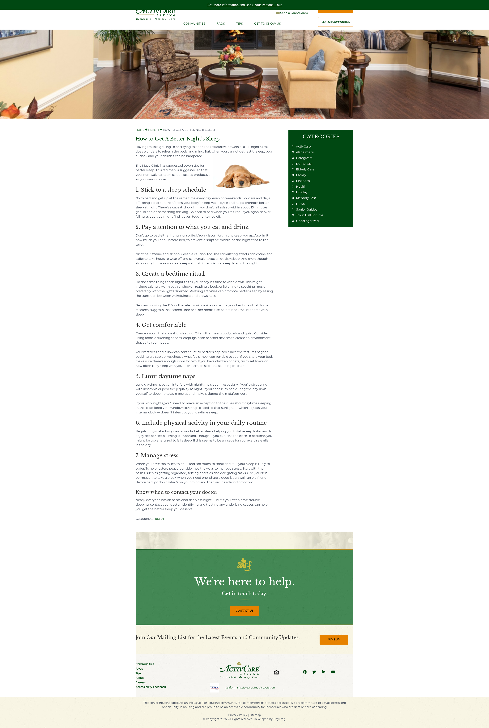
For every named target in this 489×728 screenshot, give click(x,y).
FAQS (221, 23)
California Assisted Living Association (250, 687)
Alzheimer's (305, 152)
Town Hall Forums (309, 215)
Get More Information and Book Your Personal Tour (244, 5)
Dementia (304, 163)
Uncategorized (307, 221)
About (140, 678)
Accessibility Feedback (151, 687)
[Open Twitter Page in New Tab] (314, 672)
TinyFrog (279, 719)
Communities (194, 23)
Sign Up (334, 639)
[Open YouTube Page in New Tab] (333, 672)
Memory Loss (306, 198)
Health (159, 518)
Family (301, 175)
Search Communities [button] (336, 22)
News (300, 203)
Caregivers (304, 158)
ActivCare (303, 146)
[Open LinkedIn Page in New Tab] (323, 672)
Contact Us (244, 610)
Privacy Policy (237, 715)
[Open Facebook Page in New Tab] (305, 672)
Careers (141, 682)
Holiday (302, 192)
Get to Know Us (267, 23)
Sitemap (255, 715)
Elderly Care (305, 169)
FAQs (139, 668)
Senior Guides (306, 209)
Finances (303, 180)
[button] (214, 687)
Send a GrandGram (294, 13)
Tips (239, 23)
